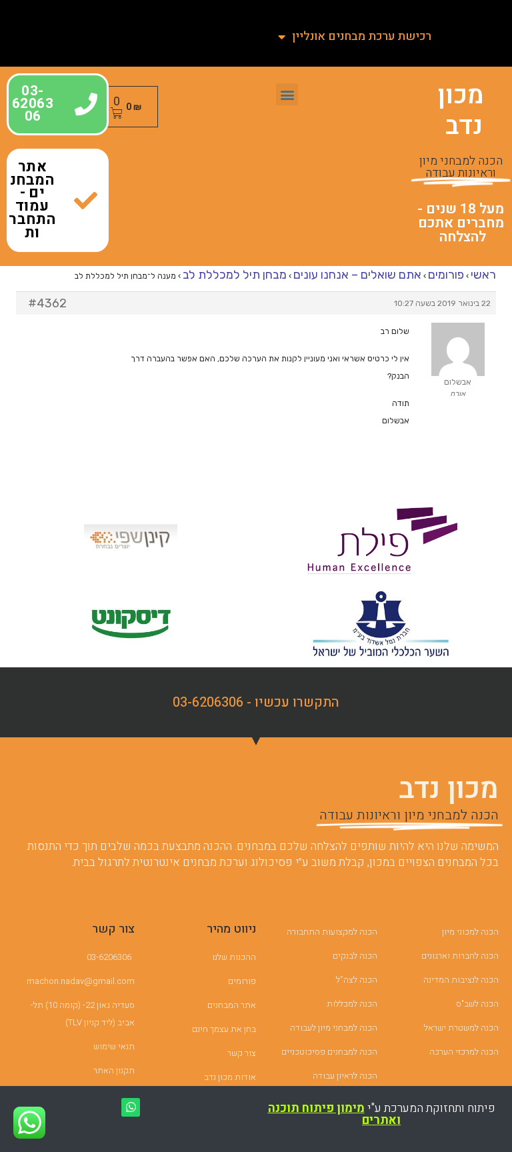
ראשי (483, 274)
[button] (287, 94)
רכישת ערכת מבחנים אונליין (361, 36)
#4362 (47, 303)
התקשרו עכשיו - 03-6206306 (256, 702)
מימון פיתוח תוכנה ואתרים (334, 1114)
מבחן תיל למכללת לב (235, 274)
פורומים (446, 274)
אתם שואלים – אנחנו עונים (357, 274)
